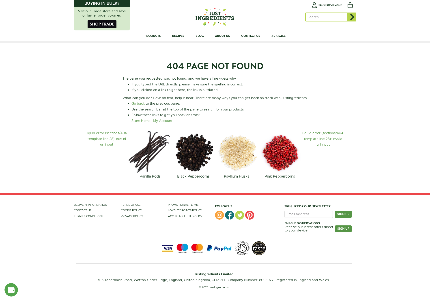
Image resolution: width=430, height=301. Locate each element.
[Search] (351, 17)
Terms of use (131, 205)
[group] (150, 155)
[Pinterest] (249, 215)
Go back (138, 104)
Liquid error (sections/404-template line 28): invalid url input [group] (107, 138)
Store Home (140, 121)
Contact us (82, 210)
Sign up (343, 214)
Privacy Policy (132, 216)
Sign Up (343, 228)
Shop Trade (102, 24)
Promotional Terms (183, 205)
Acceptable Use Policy (185, 216)
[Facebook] (229, 215)
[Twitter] (239, 215)
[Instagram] (219, 215)
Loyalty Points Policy (185, 210)
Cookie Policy (131, 210)
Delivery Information (90, 205)
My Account (162, 121)
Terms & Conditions (88, 216)
